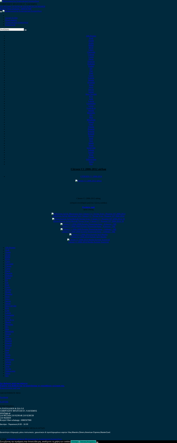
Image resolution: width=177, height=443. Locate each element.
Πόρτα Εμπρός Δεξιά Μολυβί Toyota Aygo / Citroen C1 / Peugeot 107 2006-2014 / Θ (88, 221)
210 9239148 (16, 6)
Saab (91, 138)
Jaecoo (91, 89)
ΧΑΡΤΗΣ (4, 402)
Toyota (91, 157)
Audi (91, 38)
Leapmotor (91, 103)
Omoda (91, 127)
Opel (91, 124)
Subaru (91, 150)
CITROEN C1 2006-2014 (91, 176)
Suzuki (91, 152)
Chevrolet (91, 52)
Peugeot (91, 129)
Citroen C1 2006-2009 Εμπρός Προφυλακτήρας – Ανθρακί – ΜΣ (88, 232)
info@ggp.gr (5, 413)
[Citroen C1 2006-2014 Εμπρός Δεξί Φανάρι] (88, 234)
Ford (91, 73)
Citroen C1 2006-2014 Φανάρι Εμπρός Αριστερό (88, 242)
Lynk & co (91, 108)
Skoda (91, 143)
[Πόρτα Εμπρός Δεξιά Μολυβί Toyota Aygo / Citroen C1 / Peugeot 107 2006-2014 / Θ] (88, 219)
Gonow (91, 78)
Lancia (91, 101)
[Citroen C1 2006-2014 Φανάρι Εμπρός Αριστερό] (88, 240)
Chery (91, 50)
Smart (91, 145)
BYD (91, 47)
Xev (91, 164)
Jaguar (91, 92)
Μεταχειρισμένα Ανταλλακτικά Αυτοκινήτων (43, 439)
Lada (91, 99)
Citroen (91, 54)
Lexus (91, 106)
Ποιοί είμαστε (11, 20)
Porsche (91, 131)
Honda (91, 80)
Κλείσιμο (75, 442)
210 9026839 (39, 6)
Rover (91, 136)
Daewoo (91, 61)
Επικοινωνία (10, 25)
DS (91, 68)
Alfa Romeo (91, 36)
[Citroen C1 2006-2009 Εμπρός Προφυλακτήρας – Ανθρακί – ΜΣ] (88, 229)
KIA (91, 96)
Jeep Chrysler (91, 94)
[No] (97, 442)
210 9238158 (28, 6)
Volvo (91, 162)
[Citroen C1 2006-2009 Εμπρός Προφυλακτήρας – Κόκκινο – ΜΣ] (88, 224)
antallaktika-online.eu (16, 439)
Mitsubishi (91, 120)
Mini (91, 117)
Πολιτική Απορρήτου (87, 442)
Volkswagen (91, 159)
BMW (91, 45)
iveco (91, 87)
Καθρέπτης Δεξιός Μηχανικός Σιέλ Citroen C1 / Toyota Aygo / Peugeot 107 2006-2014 (88, 216)
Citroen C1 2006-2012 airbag (88, 169)
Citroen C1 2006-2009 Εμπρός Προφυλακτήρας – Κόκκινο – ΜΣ (88, 226)
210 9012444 (5, 6)
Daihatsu (91, 64)
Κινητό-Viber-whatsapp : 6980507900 (15, 9)
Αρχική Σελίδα (11, 18)
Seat (91, 141)
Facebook (4, 397)
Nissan (91, 122)
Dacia (91, 59)
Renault (91, 134)
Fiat (91, 71)
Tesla (91, 155)
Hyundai (91, 82)
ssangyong (91, 148)
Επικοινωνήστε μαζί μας (10, 388)
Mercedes (91, 113)
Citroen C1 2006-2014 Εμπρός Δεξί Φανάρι (88, 237)
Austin (91, 40)
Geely (91, 75)
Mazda (91, 110)
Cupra (91, 57)
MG (91, 115)
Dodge (91, 66)
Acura (91, 43)
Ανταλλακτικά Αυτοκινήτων (16, 22)
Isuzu (91, 85)
